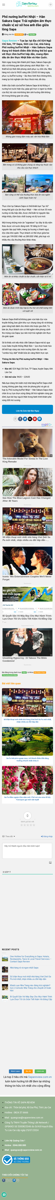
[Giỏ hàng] (50, 5)
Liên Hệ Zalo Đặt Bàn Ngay (27, 411)
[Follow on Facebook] (3, 1180)
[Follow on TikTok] (10, 1180)
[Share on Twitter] (25, 419)
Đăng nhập (48, 836)
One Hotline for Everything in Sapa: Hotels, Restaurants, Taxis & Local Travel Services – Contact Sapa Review (30, 959)
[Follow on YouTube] (17, 1180)
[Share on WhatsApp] (15, 419)
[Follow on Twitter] (14, 1180)
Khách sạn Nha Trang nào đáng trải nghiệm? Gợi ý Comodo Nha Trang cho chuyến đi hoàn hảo (30, 988)
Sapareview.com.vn (40, 1077)
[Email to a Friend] (30, 419)
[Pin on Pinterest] (35, 419)
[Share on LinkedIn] (39, 419)
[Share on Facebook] (20, 419)
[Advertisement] (27, 917)
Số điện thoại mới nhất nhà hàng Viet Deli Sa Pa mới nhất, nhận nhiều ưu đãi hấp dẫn (30, 977)
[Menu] (3, 4)
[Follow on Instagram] (7, 1180)
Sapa (24, 672)
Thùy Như (32, 34)
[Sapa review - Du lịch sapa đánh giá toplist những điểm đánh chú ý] (27, 4)
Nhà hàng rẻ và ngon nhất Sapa (24, 967)
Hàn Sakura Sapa (39, 672)
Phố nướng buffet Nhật (10, 675)
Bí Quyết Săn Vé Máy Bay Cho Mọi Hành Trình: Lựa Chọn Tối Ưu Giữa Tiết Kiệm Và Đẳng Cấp (31, 997)
